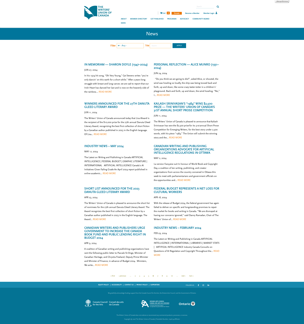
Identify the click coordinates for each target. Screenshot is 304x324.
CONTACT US (129, 285)
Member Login (208, 13)
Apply (179, 45)
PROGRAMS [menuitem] (171, 19)
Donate (176, 13)
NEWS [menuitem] (123, 23)
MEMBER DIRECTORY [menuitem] (138, 19)
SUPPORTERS (155, 285)
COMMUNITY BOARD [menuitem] (200, 19)
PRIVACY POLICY (142, 285)
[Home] (98, 12)
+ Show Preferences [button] (281, 1)
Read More (105, 92)
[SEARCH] (217, 6)
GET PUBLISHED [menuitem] (157, 19)
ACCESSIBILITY (117, 285)
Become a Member (192, 13)
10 (172, 276)
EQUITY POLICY (103, 285)
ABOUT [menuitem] (124, 19)
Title (147, 45)
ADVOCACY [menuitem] (184, 19)
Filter (113, 45)
